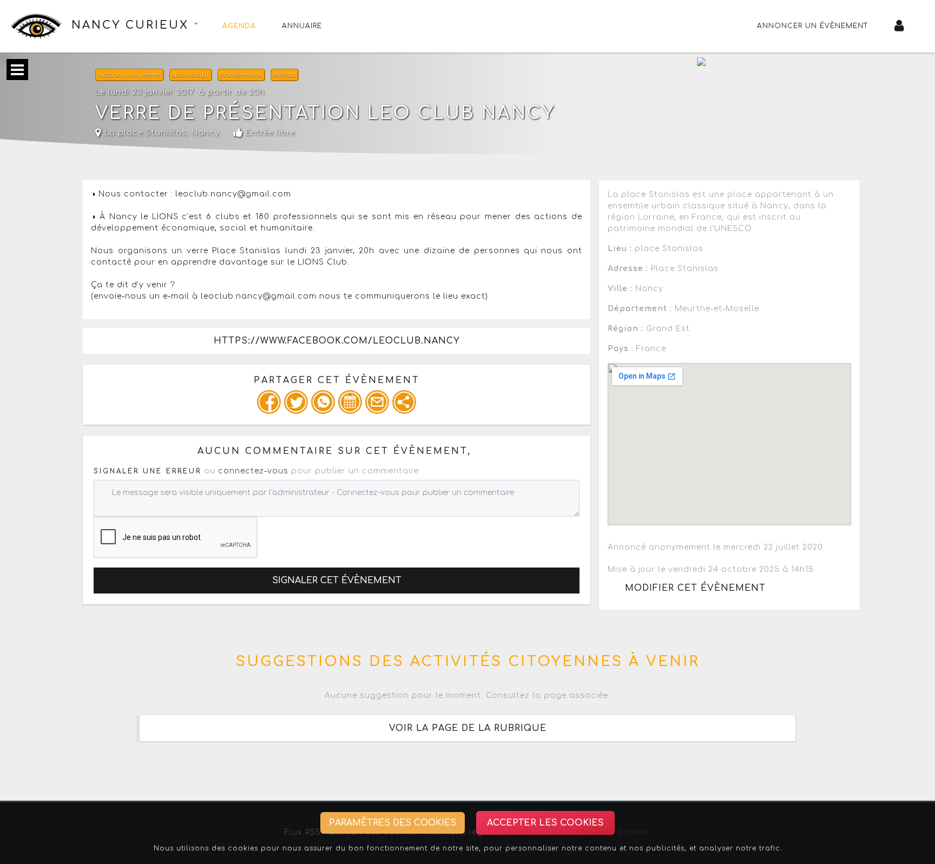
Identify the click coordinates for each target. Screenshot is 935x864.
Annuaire (302, 26)
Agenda (239, 26)
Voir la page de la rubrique (467, 728)
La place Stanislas (144, 133)
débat (284, 74)
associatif (190, 74)
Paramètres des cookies (392, 823)
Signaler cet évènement (336, 580)
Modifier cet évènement (695, 588)
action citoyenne (129, 74)
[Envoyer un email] (377, 402)
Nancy (206, 133)
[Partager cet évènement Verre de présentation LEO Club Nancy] (404, 402)
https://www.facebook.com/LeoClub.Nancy (337, 341)
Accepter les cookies (545, 823)
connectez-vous (253, 471)
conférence (241, 74)
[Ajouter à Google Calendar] (350, 402)
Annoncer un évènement (812, 26)
